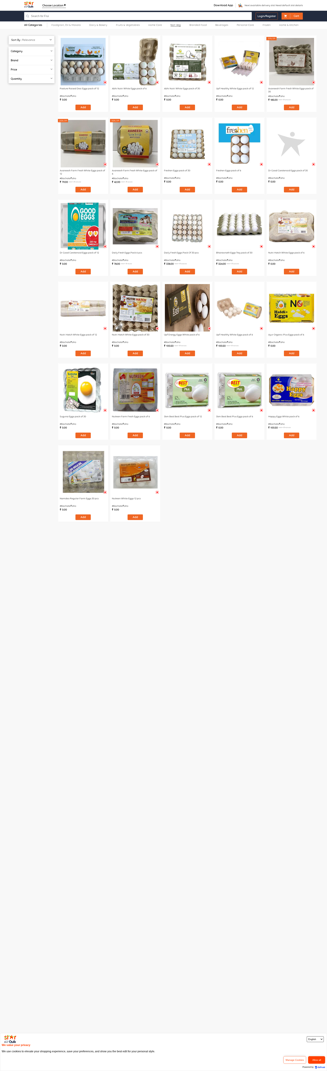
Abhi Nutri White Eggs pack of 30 (182, 88)
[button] (292, 16)
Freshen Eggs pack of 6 (228, 170)
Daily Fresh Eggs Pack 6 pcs (127, 252)
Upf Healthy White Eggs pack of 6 (234, 334)
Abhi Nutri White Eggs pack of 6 (129, 88)
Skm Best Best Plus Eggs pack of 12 (183, 416)
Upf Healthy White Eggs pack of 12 (235, 88)
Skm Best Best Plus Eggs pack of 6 (234, 416)
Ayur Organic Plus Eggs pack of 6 (286, 334)
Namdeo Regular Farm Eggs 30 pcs (79, 498)
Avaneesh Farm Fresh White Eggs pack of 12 (82, 172)
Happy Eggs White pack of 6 (283, 416)
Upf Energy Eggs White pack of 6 (182, 334)
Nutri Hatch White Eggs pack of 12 (78, 334)
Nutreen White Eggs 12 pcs (126, 498)
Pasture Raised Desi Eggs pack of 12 (79, 88)
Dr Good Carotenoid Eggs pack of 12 (79, 252)
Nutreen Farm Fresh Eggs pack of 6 (131, 416)
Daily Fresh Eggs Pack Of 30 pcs (181, 252)
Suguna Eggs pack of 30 (73, 416)
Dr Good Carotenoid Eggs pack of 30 (288, 170)
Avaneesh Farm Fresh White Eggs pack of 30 (291, 90)
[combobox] (132, 16)
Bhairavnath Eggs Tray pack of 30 (234, 252)
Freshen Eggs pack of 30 (177, 170)
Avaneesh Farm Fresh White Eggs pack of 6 (134, 172)
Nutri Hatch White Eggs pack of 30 (130, 334)
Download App (223, 5)
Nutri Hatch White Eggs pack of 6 (286, 252)
